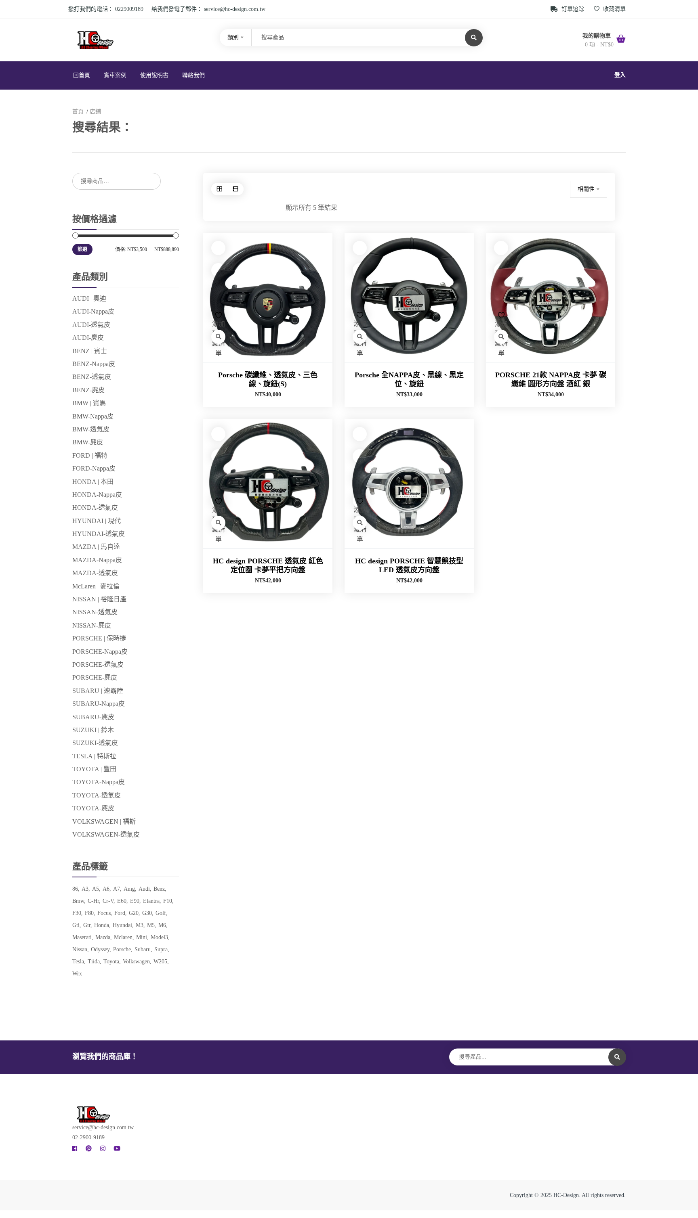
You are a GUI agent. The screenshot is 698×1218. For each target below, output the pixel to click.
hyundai (122, 925)
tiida (94, 961)
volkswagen (136, 961)
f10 (167, 901)
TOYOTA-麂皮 (93, 808)
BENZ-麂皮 (88, 390)
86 (75, 889)
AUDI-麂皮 (88, 337)
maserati (82, 937)
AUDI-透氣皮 (91, 324)
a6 (106, 889)
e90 (134, 901)
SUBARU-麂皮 (93, 717)
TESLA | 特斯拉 (94, 756)
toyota (111, 961)
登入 (620, 75)
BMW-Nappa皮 (93, 416)
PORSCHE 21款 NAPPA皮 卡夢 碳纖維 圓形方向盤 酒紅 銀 (550, 379)
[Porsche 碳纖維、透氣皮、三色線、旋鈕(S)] (267, 297)
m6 (162, 925)
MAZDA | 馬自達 (96, 546)
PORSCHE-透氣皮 (98, 664)
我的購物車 (597, 36)
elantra (151, 901)
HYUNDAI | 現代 (96, 520)
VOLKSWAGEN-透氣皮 (106, 834)
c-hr (93, 901)
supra (161, 949)
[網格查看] (219, 189)
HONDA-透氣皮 (95, 507)
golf (161, 913)
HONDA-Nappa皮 (97, 494)
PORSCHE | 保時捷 (99, 638)
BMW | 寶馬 (89, 403)
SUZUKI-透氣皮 (95, 742)
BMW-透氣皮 (90, 429)
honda (101, 925)
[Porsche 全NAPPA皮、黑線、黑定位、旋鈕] (409, 297)
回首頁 (81, 75)
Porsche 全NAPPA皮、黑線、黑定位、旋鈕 (409, 379)
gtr (86, 925)
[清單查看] (235, 189)
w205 (160, 961)
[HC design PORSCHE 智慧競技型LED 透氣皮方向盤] (409, 483)
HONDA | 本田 (93, 481)
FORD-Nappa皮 (94, 468)
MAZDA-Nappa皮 (97, 560)
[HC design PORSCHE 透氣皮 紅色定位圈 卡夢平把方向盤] (267, 483)
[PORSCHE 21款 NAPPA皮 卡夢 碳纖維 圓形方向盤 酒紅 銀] (550, 297)
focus (104, 913)
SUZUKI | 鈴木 (93, 729)
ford (119, 913)
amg (129, 889)
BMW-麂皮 (87, 442)
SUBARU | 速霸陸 (97, 690)
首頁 (78, 112)
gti (76, 925)
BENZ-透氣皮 (91, 376)
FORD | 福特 (89, 455)
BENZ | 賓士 (89, 350)
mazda (102, 937)
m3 (139, 925)
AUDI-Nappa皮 (93, 311)
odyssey (100, 949)
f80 (89, 913)
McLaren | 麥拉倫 (96, 586)
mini (141, 937)
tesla (78, 961)
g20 (134, 913)
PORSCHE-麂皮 (94, 677)
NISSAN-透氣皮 (95, 612)
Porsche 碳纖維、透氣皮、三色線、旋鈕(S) (267, 379)
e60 (121, 901)
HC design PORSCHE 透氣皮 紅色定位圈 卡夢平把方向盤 (268, 565)
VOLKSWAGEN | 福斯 (104, 821)
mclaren (123, 937)
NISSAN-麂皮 (91, 625)
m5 (151, 925)
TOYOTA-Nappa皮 (98, 782)
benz (159, 889)
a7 (116, 889)
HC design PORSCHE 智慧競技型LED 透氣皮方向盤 (409, 565)
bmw (78, 901)
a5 (95, 889)
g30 (147, 913)
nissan (79, 949)
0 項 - (599, 45)
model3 (159, 937)
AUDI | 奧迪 (89, 298)
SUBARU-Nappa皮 (98, 703)
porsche (122, 949)
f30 (76, 913)
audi (144, 889)
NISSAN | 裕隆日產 (99, 599)
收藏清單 (613, 9)
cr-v (108, 901)
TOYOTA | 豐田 (94, 769)
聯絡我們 (193, 75)
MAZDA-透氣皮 (95, 572)
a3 (85, 889)
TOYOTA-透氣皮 (96, 795)
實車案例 (115, 75)
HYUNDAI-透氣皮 (98, 533)
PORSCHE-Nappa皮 (100, 651)
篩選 (82, 249)
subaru (143, 949)
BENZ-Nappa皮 (93, 363)
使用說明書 (154, 75)
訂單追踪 (573, 9)
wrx (77, 974)
